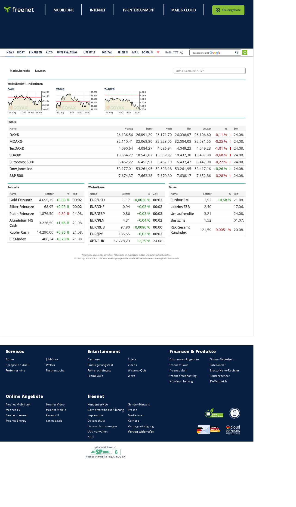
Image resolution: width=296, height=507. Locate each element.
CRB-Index (17, 239)
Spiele (132, 359)
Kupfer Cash (19, 232)
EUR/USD (97, 199)
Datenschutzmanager (102, 426)
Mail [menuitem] (135, 52)
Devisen (40, 70)
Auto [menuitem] (49, 52)
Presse (132, 409)
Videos (132, 365)
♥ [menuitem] (158, 52)
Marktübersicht (20, 70)
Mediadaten (136, 415)
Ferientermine (15, 370)
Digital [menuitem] (107, 52)
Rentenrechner (220, 375)
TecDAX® (16, 148)
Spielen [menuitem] (123, 52)
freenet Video (55, 404)
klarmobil (52, 415)
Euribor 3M (180, 199)
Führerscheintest (99, 370)
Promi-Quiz (95, 375)
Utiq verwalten (98, 431)
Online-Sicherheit (222, 359)
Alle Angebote (231, 10)
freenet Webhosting (183, 375)
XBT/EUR (97, 240)
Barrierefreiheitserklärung (106, 409)
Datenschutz (96, 420)
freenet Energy (16, 420)
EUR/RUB (97, 227)
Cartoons (94, 359)
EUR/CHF (97, 206)
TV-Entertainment (139, 10)
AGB (91, 437)
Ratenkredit (218, 365)
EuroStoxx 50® (21, 162)
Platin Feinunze (21, 213)
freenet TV (13, 409)
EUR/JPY (96, 234)
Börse (10, 359)
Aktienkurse (87, 255)
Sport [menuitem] (21, 52)
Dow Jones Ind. (21, 168)
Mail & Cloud (183, 10)
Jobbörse (52, 359)
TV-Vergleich (218, 381)
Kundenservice (98, 404)
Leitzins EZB (180, 206)
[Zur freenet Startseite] (19, 9)
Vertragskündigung (141, 426)
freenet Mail (178, 370)
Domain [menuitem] (147, 52)
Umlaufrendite (182, 213)
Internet (97, 10)
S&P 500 (16, 175)
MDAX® (15, 141)
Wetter (51, 365)
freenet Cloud (179, 365)
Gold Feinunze (20, 199)
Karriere (133, 420)
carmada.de (54, 420)
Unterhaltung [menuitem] (67, 52)
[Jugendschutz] (106, 451)
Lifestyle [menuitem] (89, 52)
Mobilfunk (64, 10)
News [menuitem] (10, 52)
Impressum (95, 415)
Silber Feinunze (21, 206)
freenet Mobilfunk (18, 404)
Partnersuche (55, 370)
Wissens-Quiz (137, 370)
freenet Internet (17, 415)
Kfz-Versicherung (181, 381)
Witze (132, 375)
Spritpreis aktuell (17, 365)
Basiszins (178, 220)
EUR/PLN (97, 220)
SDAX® (15, 155)
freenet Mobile (56, 409)
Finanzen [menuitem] (35, 52)
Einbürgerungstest (100, 365)
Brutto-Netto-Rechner (224, 370)
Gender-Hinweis (139, 404)
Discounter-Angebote (184, 359)
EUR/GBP (97, 213)
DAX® (14, 134)
